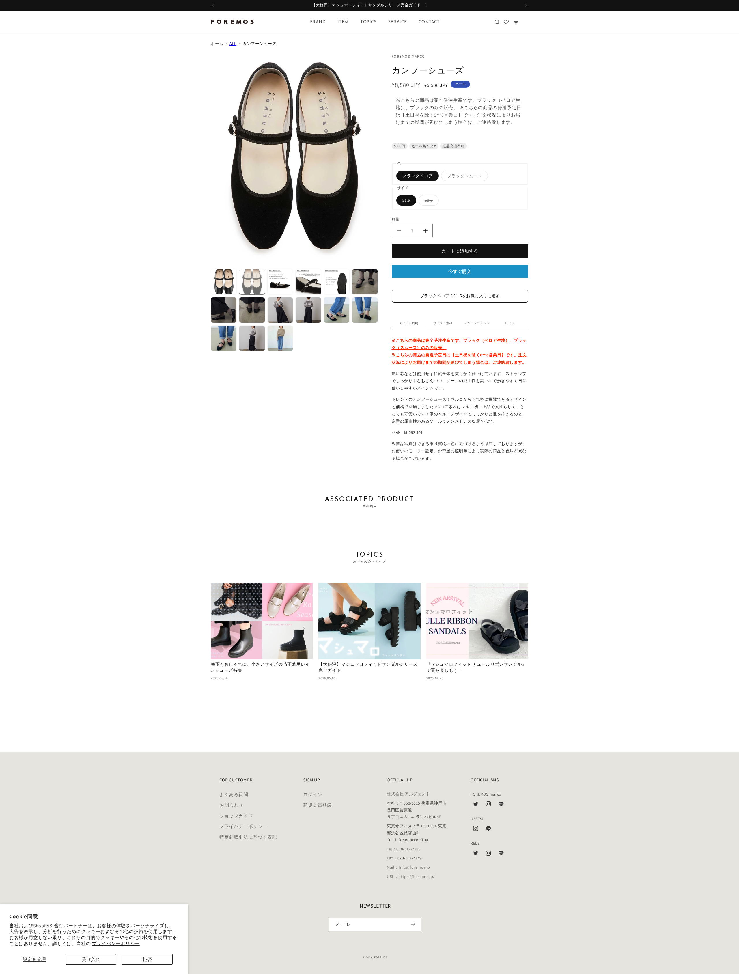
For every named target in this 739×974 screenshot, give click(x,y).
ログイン (312, 795)
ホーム (217, 43)
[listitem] (224, 282)
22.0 (431, 201)
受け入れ (91, 959)
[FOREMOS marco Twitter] (476, 805)
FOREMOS (381, 957)
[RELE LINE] (501, 855)
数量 (396, 219)
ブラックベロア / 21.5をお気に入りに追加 (460, 296)
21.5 (406, 200)
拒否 (147, 959)
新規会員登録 (317, 805)
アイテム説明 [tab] (408, 323)
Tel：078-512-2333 (404, 849)
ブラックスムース (466, 177)
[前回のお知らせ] (212, 5)
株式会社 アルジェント (408, 793)
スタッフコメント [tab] (477, 323)
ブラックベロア (417, 175)
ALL (232, 43)
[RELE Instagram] (488, 855)
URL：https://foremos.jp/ (411, 876)
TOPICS (368, 22)
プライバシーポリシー (116, 944)
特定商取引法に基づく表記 (248, 837)
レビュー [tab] (511, 323)
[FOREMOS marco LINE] (501, 805)
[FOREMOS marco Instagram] (488, 805)
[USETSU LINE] (488, 830)
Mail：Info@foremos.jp (408, 867)
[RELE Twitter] (476, 855)
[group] (262, 632)
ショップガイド (236, 816)
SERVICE (397, 22)
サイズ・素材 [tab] (442, 323)
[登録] (413, 924)
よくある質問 (233, 795)
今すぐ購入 (459, 271)
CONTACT (429, 22)
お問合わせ (231, 805)
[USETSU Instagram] (476, 830)
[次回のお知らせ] (526, 5)
